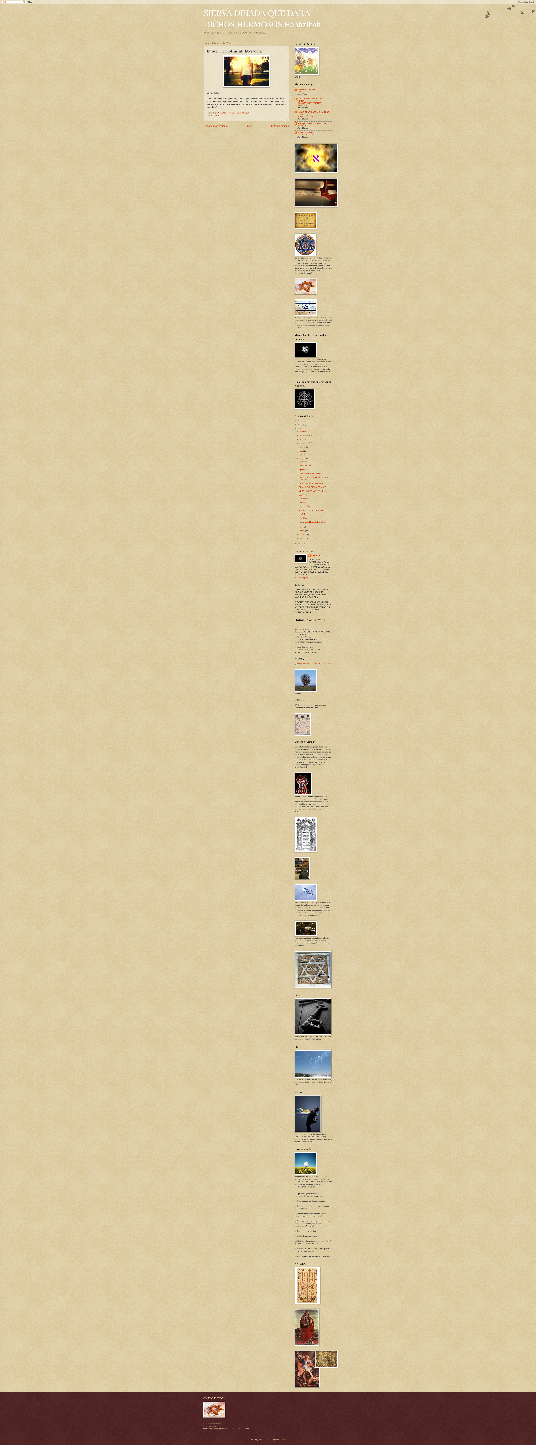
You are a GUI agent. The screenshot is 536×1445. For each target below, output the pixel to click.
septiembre (304, 443)
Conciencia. (303, 503)
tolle (217, 116)
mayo (302, 459)
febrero (303, 534)
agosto (303, 447)
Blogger (283, 1439)
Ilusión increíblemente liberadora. (312, 522)
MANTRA (303, 518)
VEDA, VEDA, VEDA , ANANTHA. (313, 491)
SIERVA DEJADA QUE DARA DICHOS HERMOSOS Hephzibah (262, 18)
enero (302, 538)
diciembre (304, 432)
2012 (299, 421)
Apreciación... (304, 470)
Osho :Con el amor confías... (310, 473)
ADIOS (300, 92)
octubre (303, 439)
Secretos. (303, 462)
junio (302, 455)
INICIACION (302, 126)
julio (301, 451)
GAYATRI (303, 495)
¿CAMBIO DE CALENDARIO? (311, 510)
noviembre (304, 435)
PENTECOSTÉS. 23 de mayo (311, 483)
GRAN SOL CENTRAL (306, 90)
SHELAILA (315, 556)
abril (301, 527)
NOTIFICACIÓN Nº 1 (305, 117)
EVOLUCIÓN (304, 506)
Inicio (249, 126)
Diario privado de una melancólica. (312, 123)
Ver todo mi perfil (301, 578)
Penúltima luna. (305, 466)
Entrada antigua (280, 126)
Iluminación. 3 (304, 499)
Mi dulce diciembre (305, 132)
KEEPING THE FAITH (305, 135)
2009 (299, 543)
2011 (299, 425)
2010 (299, 428)
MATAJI (302, 514)
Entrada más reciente (216, 126)
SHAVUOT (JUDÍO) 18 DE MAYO (312, 487)
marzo (302, 531)
